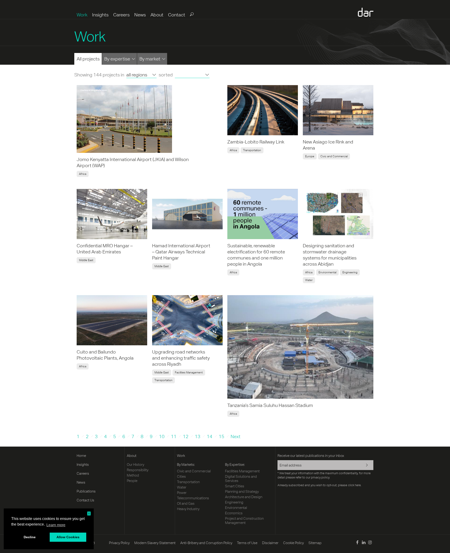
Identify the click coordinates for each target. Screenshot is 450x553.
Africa (82, 174)
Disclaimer (270, 543)
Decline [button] (30, 537)
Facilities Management (189, 372)
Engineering (349, 272)
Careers (121, 14)
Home (81, 456)
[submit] (191, 14)
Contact (176, 14)
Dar (365, 12)
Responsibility (137, 470)
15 (221, 436)
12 (185, 436)
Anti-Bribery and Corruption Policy (206, 543)
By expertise (117, 58)
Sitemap (315, 543)
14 (209, 436)
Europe (309, 156)
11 (173, 436)
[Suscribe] (363, 465)
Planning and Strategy (242, 491)
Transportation (252, 150)
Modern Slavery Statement (155, 543)
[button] (89, 513)
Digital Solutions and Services (241, 478)
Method (133, 475)
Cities (181, 476)
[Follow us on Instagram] (370, 543)
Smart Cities (234, 486)
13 (197, 436)
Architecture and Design (243, 497)
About (156, 14)
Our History (135, 464)
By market (149, 58)
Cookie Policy (293, 543)
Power (182, 493)
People (132, 481)
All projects (88, 58)
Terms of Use (247, 543)
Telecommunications (193, 498)
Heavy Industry (188, 509)
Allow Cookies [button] (67, 537)
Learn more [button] (55, 525)
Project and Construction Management (244, 520)
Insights (100, 14)
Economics (234, 513)
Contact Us (85, 500)
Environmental (327, 272)
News (140, 14)
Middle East (86, 260)
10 (162, 436)
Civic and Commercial (334, 156)
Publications (86, 491)
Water (309, 280)
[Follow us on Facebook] (357, 543)
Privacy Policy (119, 543)
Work (82, 14)
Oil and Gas (186, 503)
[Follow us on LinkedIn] (364, 543)
